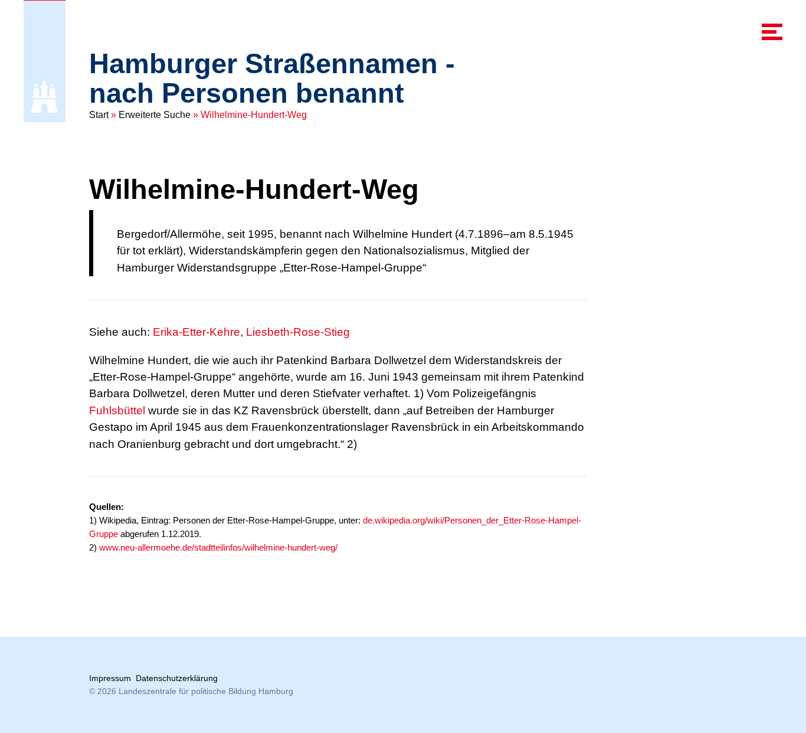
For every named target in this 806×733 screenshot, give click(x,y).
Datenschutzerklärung (177, 678)
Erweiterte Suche (155, 115)
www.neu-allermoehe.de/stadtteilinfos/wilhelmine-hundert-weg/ (218, 547)
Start (99, 115)
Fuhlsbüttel (117, 410)
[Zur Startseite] (44, 96)
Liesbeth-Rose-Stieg (298, 332)
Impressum (110, 678)
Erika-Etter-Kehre (196, 332)
